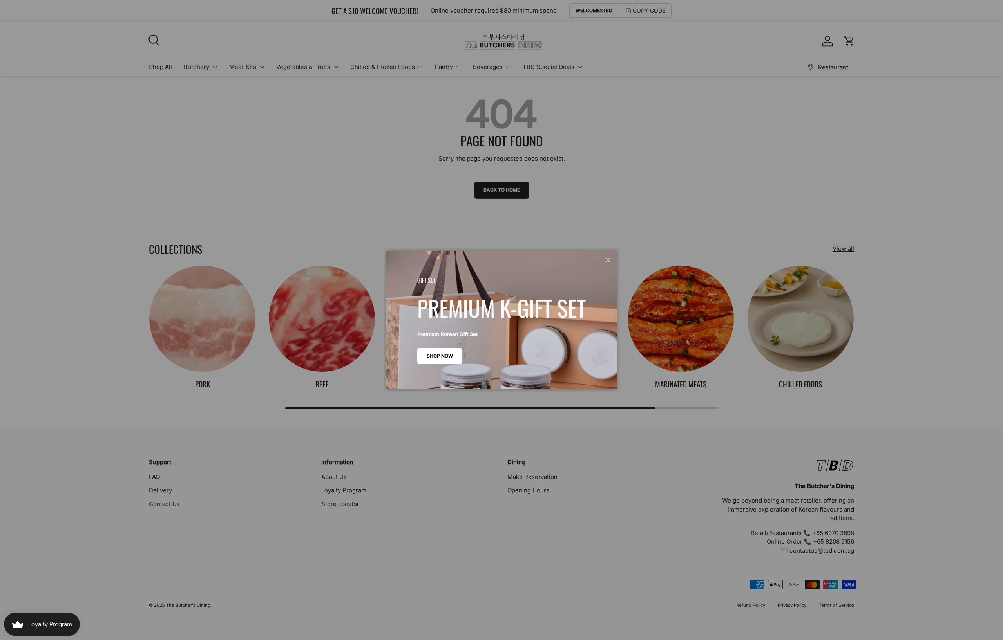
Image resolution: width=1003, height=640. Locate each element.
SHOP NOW (440, 356)
